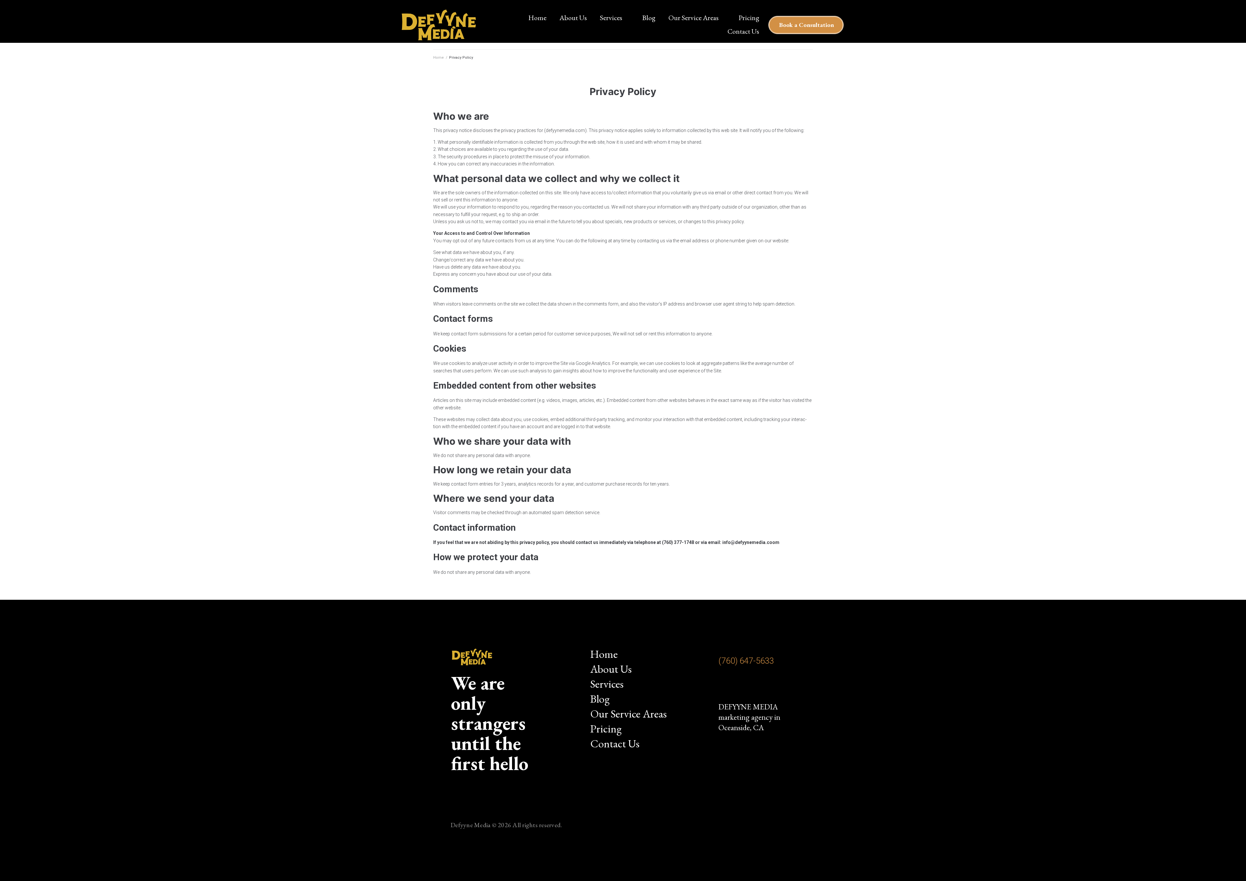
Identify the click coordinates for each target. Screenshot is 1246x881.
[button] (806, 25)
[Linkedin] (787, 686)
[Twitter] (767, 686)
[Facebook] (747, 686)
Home (438, 57)
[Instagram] (727, 686)
